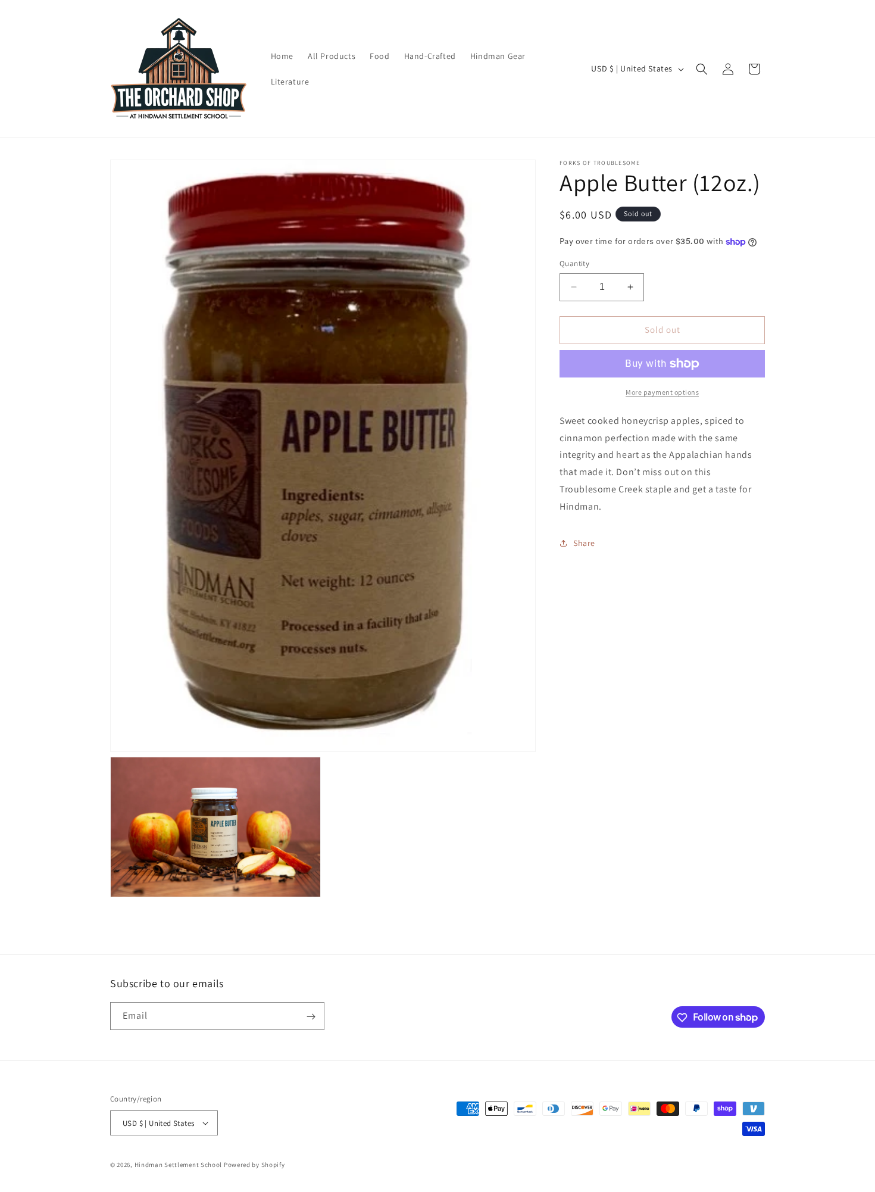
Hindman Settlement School (179, 1164)
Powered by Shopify (254, 1164)
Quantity (574, 263)
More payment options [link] (662, 392)
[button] (702, 69)
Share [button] (584, 543)
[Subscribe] (311, 1017)
